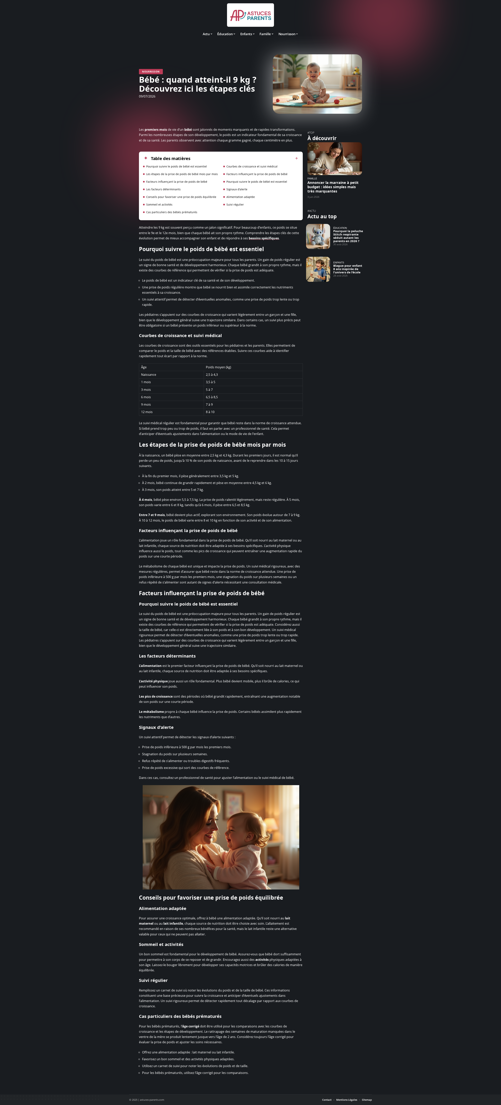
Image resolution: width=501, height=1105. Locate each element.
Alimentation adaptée (240, 197)
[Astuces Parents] (250, 15)
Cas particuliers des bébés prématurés (171, 212)
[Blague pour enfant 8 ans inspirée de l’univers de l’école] (318, 269)
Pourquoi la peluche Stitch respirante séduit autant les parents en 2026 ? (348, 236)
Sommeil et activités (159, 204)
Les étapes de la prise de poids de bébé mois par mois (182, 174)
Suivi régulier (235, 204)
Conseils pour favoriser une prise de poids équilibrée (181, 197)
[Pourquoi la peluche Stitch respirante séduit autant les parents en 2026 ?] (318, 236)
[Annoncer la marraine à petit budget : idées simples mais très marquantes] (334, 158)
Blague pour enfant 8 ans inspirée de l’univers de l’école (347, 269)
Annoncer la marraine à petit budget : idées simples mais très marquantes (333, 186)
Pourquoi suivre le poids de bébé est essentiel (176, 166)
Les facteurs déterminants (163, 189)
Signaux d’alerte (236, 189)
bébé (188, 129)
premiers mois (156, 129)
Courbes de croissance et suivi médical (252, 166)
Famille (312, 178)
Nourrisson (151, 71)
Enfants (338, 262)
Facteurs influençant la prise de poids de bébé (256, 174)
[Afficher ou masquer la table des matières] (244, 158)
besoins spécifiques (264, 238)
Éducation (340, 228)
